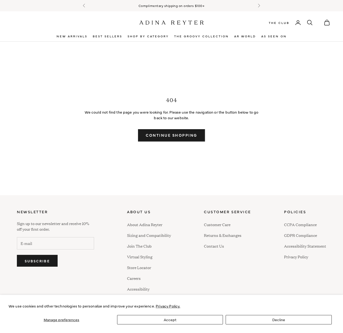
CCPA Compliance (300, 224)
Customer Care (217, 224)
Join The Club (139, 246)
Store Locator (139, 267)
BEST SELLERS (107, 36)
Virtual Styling (139, 256)
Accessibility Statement (305, 246)
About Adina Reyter (144, 224)
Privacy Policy (296, 256)
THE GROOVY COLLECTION (201, 36)
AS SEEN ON (274, 36)
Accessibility (138, 288)
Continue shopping (171, 135)
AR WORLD (245, 36)
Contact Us (214, 246)
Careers (134, 278)
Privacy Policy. (168, 306)
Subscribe (37, 260)
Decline (278, 319)
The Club (279, 23)
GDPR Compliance (300, 235)
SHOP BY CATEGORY (148, 36)
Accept (170, 319)
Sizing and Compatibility (149, 235)
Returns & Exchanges (222, 235)
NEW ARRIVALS (72, 36)
